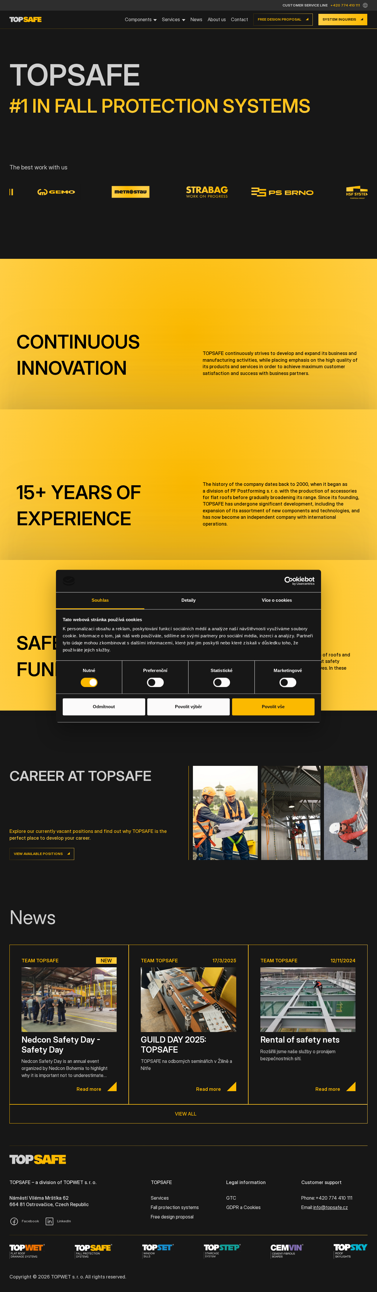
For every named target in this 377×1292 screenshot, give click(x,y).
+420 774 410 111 (345, 5)
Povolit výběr (188, 706)
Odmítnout (104, 706)
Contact (239, 19)
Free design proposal (172, 1217)
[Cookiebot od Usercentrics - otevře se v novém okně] (289, 580)
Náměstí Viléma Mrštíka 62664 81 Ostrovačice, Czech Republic (49, 1201)
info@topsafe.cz (330, 1207)
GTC (231, 1198)
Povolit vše (273, 706)
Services (160, 1198)
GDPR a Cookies (243, 1207)
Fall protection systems (175, 1207)
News (196, 19)
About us (217, 19)
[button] (365, 5)
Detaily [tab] (188, 600)
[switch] (155, 682)
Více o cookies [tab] (277, 600)
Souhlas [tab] (100, 600)
